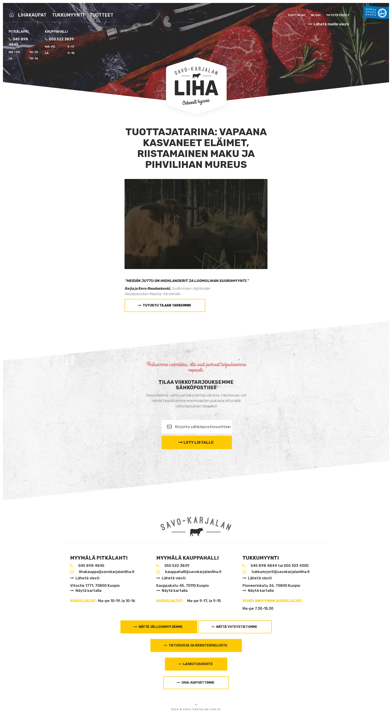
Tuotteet (101, 15)
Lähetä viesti (87, 578)
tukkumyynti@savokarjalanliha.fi (280, 572)
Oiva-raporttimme (197, 683)
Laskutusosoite (198, 664)
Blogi (316, 15)
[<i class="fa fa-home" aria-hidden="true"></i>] (12, 15)
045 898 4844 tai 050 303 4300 (280, 565)
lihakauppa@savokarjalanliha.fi (106, 572)
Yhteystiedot (338, 15)
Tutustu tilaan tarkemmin (167, 305)
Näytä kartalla (88, 590)
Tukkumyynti (68, 15)
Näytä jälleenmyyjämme (161, 627)
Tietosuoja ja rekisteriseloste (198, 645)
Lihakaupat (32, 15)
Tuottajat (296, 15)
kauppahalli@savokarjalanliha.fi (193, 572)
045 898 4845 (91, 565)
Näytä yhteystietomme (236, 627)
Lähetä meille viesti (331, 24)
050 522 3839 (61, 39)
